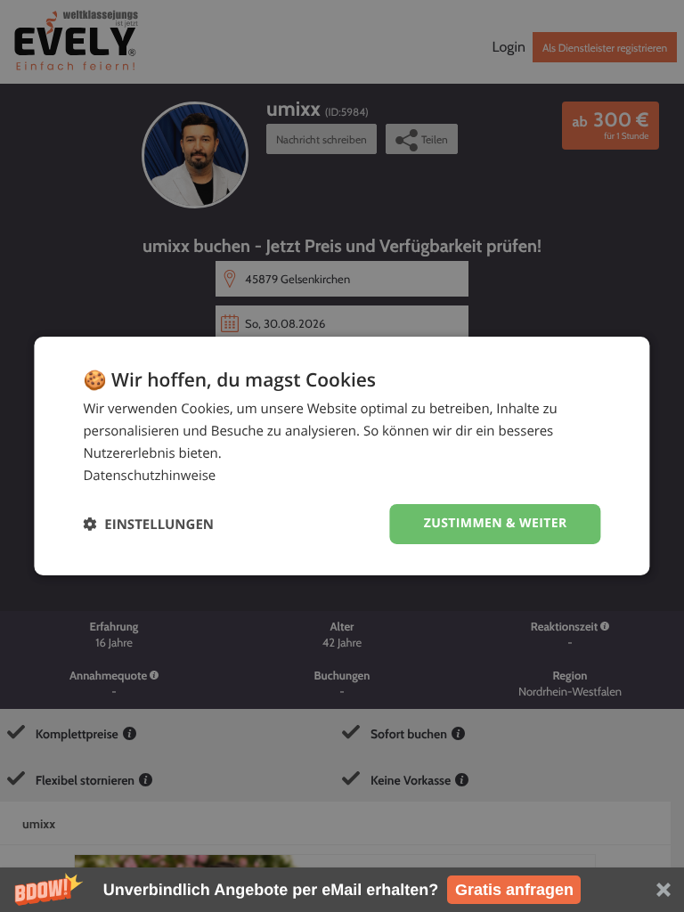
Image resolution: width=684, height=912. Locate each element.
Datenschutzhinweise (149, 475)
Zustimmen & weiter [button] (495, 523)
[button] (342, 889)
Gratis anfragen (514, 890)
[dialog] (341, 456)
